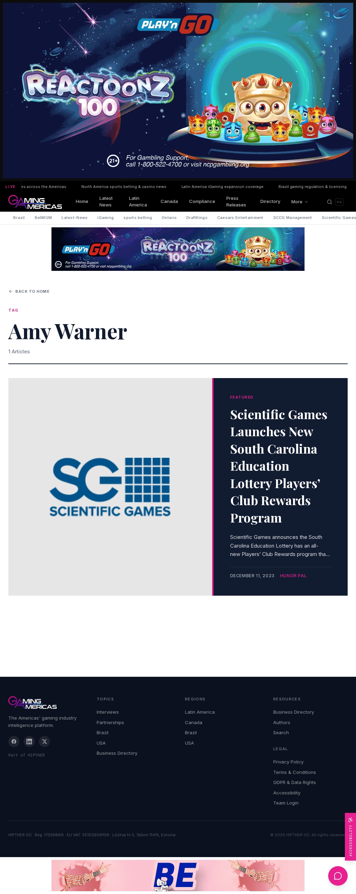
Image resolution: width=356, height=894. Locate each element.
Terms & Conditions (294, 772)
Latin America (138, 201)
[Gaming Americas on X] (44, 741)
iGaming (105, 217)
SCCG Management (292, 217)
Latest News (106, 201)
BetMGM (43, 217)
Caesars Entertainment (240, 217)
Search (281, 732)
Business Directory (117, 753)
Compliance (202, 201)
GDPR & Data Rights (294, 782)
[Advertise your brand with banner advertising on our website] (178, 875)
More (296, 201)
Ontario (169, 217)
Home (82, 201)
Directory (270, 201)
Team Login (286, 803)
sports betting (137, 217)
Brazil (19, 217)
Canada (169, 201)
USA (101, 743)
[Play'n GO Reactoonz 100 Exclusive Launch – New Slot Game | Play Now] (178, 249)
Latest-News (75, 217)
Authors (281, 722)
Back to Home (32, 291)
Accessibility (286, 792)
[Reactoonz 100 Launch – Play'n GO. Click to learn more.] (178, 90)
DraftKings (197, 217)
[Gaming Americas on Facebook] (13, 741)
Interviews (108, 712)
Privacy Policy (288, 761)
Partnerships (110, 722)
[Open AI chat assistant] (338, 876)
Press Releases (236, 201)
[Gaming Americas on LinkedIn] (29, 741)
